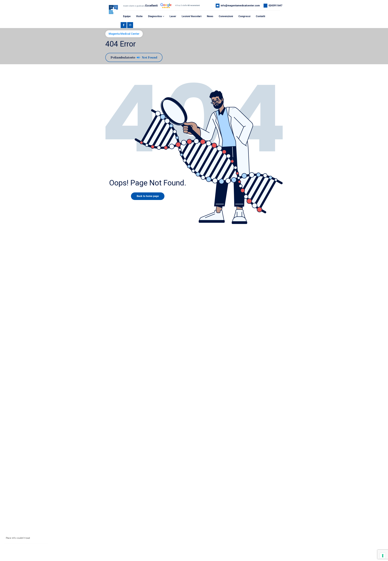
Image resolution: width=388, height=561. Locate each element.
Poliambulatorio (122, 57)
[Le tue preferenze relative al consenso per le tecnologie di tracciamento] (383, 556)
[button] (113, 18)
